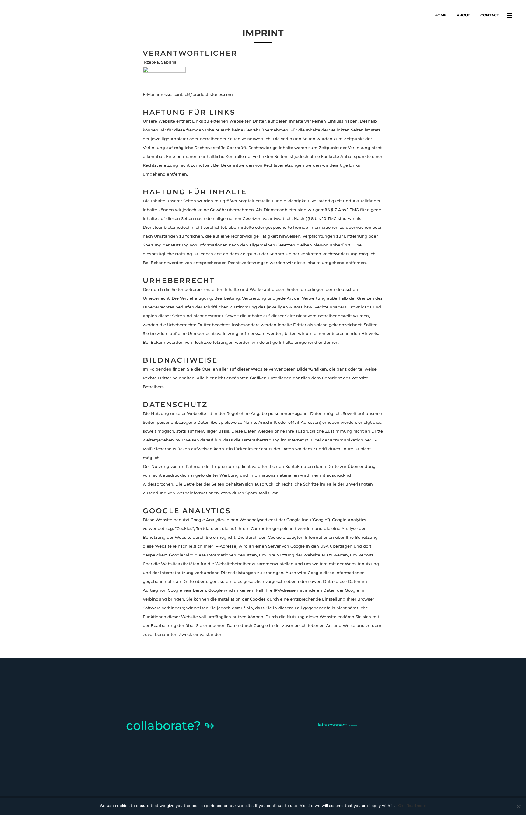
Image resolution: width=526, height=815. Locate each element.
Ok (400, 805)
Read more (416, 805)
